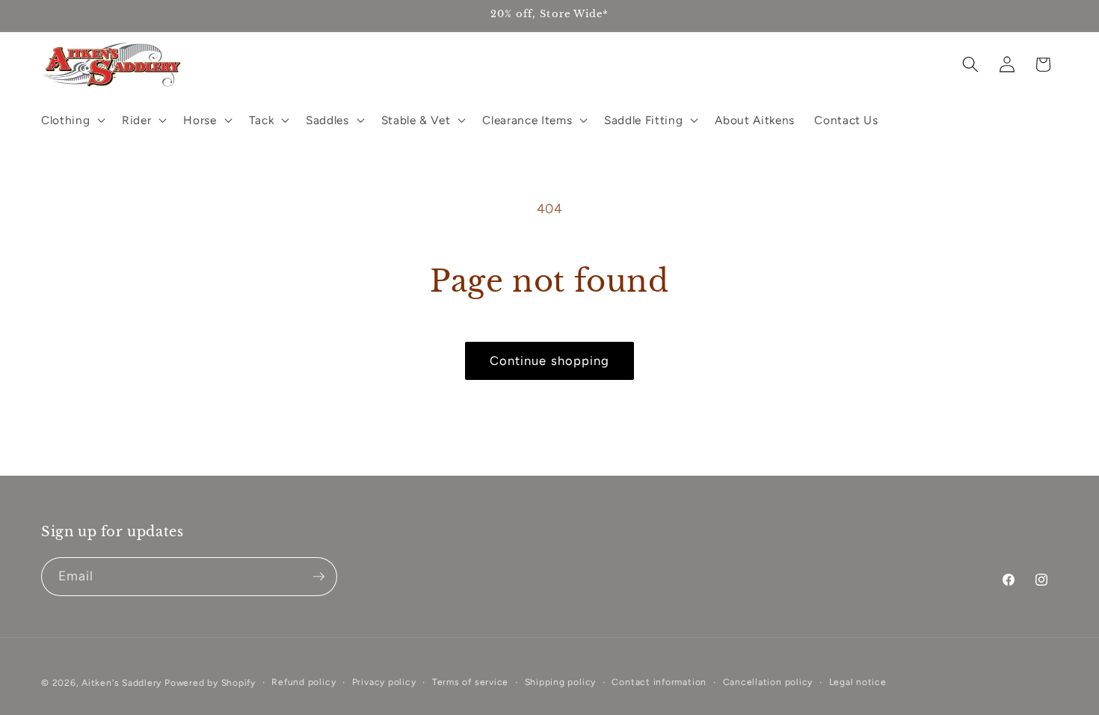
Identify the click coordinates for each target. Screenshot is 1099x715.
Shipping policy (561, 682)
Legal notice (858, 682)
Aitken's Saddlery (121, 683)
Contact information (659, 682)
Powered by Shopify (210, 683)
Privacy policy (384, 682)
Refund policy (303, 682)
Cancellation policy (768, 682)
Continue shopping (550, 360)
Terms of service (470, 682)
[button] (71, 119)
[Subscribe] (318, 576)
